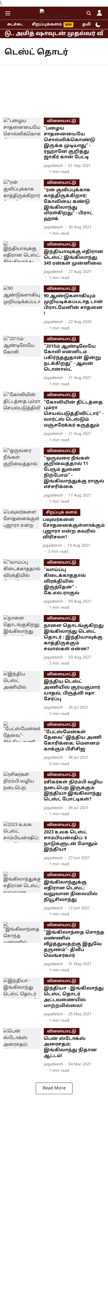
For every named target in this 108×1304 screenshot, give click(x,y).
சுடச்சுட (15, 24)
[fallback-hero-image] (23, 146)
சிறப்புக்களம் (47, 24)
